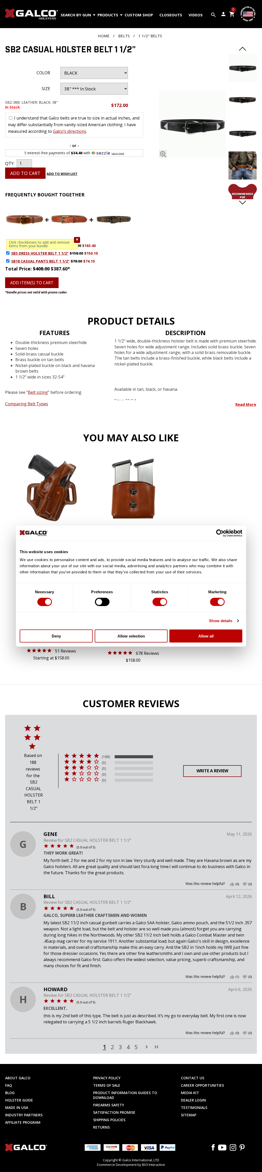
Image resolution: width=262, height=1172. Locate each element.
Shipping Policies (109, 1119)
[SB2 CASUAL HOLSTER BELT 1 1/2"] (192, 125)
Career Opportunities (202, 1085)
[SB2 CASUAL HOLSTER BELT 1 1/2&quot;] (242, 80)
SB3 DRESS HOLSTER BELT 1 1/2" (40, 253)
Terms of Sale (106, 1085)
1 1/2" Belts (150, 35)
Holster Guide (19, 1100)
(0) (104, 763)
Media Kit (190, 1092)
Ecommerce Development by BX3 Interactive (131, 1164)
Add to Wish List (62, 173)
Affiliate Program (22, 1122)
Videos (196, 14)
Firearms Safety (108, 1105)
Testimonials (194, 1107)
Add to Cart (25, 173)
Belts (124, 35)
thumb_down (245, 884)
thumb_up (232, 884)
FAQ (8, 1085)
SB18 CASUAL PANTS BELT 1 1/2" (40, 261)
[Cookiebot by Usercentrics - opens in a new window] (220, 533)
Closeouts (170, 14)
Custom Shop (139, 14)
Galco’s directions (69, 131)
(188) (106, 757)
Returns (101, 1127)
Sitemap (188, 1114)
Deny (56, 636)
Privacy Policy (107, 1077)
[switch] (102, 602)
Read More (245, 404)
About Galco (17, 1077)
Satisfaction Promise (114, 1112)
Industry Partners (23, 1114)
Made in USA (16, 1107)
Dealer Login (193, 1100)
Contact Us (192, 1077)
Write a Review (212, 771)
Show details (220, 620)
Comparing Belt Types (26, 404)
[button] (77, 240)
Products (107, 14)
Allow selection (131, 636)
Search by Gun (76, 14)
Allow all (206, 636)
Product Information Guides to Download (125, 1095)
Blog (10, 1092)
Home (104, 35)
